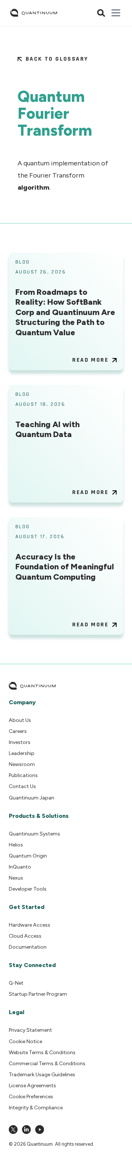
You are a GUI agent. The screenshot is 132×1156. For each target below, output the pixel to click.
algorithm (34, 187)
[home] (33, 13)
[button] (114, 13)
